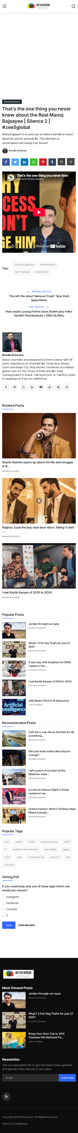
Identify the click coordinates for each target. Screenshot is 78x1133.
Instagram (12, 897)
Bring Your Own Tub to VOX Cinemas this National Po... (46, 1035)
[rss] (6, 1096)
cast (19, 857)
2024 (32, 842)
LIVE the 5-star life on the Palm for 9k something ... (51, 734)
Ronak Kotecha (12, 355)
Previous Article (41, 291)
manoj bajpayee (25, 264)
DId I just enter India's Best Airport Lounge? (49, 753)
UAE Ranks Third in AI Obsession (48, 700)
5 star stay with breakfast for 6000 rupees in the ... (49, 664)
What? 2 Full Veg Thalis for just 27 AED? (49, 644)
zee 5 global (22, 272)
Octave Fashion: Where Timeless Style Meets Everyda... (52, 810)
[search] (73, 6)
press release (49, 842)
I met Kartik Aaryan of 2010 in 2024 (27, 592)
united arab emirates (25, 849)
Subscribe (67, 1078)
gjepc (66, 849)
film (68, 857)
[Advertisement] (39, 59)
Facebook (12, 903)
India (7, 857)
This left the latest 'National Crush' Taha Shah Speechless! (39, 298)
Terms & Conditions (14, 1124)
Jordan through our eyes (43, 623)
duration (10, 864)
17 (6, 849)
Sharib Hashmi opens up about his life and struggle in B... (37, 464)
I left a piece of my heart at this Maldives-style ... (47, 772)
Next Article (37, 307)
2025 (67, 842)
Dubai (19, 842)
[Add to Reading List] (71, 161)
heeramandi (47, 264)
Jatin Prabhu (35, 704)
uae (7, 842)
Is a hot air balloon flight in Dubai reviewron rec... (48, 791)
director (55, 857)
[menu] (4, 6)
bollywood (41, 272)
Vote (9, 925)
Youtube (11, 909)
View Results (26, 925)
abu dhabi (50, 849)
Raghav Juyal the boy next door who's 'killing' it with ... (38, 529)
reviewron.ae (36, 857)
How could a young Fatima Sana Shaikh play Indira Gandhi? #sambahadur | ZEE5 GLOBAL (39, 313)
